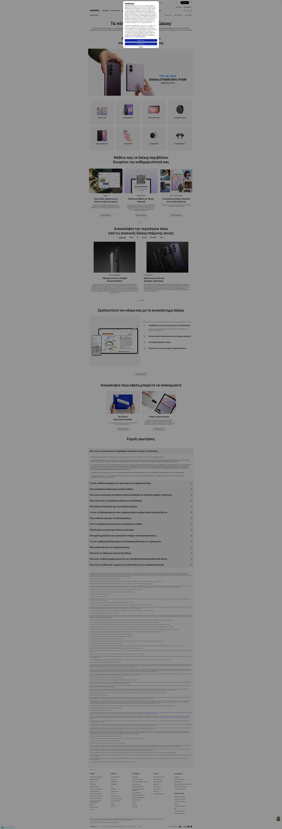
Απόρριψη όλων (141, 43)
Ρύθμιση (141, 47)
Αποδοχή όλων (141, 40)
